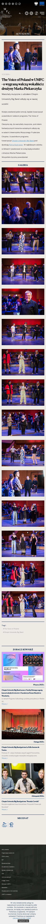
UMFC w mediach (7, 894)
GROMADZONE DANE (22, 918)
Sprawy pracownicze (7, 870)
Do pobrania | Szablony (8, 867)
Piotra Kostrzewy (16, 145)
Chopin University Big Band (23, 141)
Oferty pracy (5, 856)
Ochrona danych (6, 877)
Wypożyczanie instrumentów (10, 891)
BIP (2, 860)
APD (3, 873)
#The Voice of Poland (11, 629)
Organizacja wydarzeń (8, 853)
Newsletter (4, 887)
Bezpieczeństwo (6, 863)
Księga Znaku (5, 880)
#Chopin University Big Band (13, 632)
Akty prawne (5, 849)
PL (20, 13)
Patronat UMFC (6, 884)
